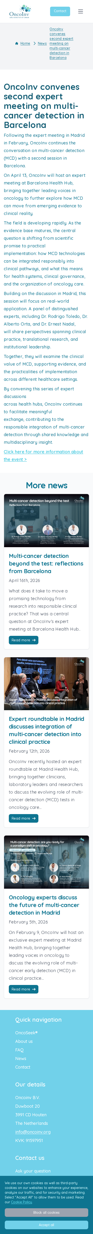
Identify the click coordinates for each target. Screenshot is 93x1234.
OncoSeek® (26, 1032)
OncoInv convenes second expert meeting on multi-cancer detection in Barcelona (61, 43)
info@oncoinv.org (33, 1132)
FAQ (19, 1050)
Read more (21, 640)
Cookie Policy (21, 1202)
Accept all (46, 1225)
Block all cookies (46, 1212)
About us (24, 1041)
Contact (60, 11)
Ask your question (33, 1171)
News (42, 43)
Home (25, 43)
